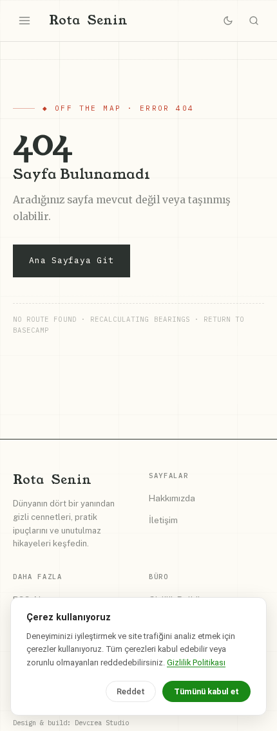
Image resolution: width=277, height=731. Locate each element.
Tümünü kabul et (206, 691)
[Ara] (254, 20)
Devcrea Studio (102, 722)
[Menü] (24, 20)
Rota (88, 20)
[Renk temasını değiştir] (228, 21)
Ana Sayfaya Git (71, 260)
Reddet (131, 691)
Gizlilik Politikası (196, 662)
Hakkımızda (172, 498)
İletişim (163, 520)
